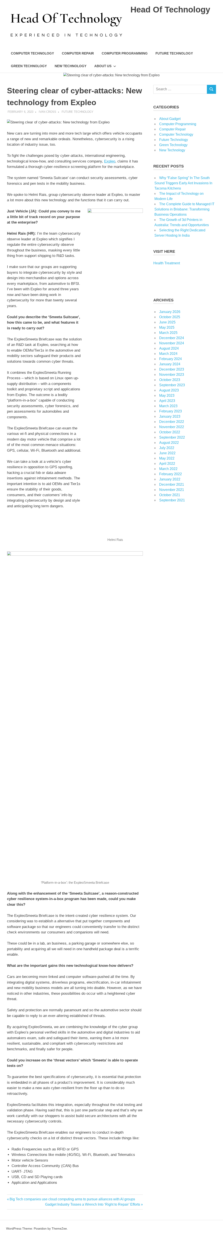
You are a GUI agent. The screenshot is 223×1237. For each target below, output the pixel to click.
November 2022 (171, 427)
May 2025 (166, 327)
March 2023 (168, 406)
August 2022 (169, 442)
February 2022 (170, 474)
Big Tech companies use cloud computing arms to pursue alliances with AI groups (72, 1199)
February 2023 (170, 411)
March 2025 (168, 333)
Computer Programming (125, 53)
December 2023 (171, 369)
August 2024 (169, 348)
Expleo (109, 161)
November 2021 (171, 490)
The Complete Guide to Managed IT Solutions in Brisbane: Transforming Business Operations (184, 209)
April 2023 (167, 401)
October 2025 (169, 317)
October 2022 (169, 432)
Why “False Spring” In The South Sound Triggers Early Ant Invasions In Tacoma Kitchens (183, 183)
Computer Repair (78, 53)
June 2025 (167, 322)
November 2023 (171, 374)
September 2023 (172, 385)
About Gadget (170, 119)
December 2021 (171, 484)
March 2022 (168, 469)
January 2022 (169, 479)
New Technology (70, 66)
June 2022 (167, 453)
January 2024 (169, 364)
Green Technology (29, 66)
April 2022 (167, 463)
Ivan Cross (47, 111)
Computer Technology (32, 53)
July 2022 (166, 448)
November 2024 (171, 343)
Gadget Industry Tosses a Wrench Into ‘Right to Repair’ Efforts (92, 1204)
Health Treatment (166, 263)
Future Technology (174, 53)
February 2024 (170, 359)
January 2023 (169, 416)
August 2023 (169, 390)
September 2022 (172, 437)
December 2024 (171, 338)
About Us (103, 66)
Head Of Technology (170, 9)
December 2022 (171, 422)
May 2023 (166, 395)
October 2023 (169, 380)
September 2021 (172, 500)
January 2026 (169, 312)
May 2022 (166, 458)
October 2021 (169, 495)
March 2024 (168, 353)
